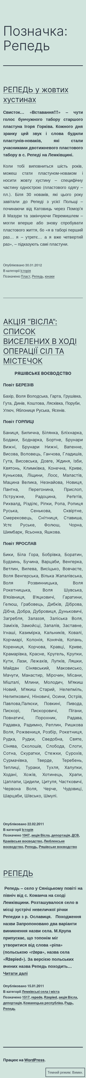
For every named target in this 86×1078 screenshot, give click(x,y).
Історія (25, 270)
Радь (68, 1002)
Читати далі (15, 973)
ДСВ (75, 835)
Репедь (37, 276)
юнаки (49, 276)
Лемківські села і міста (40, 991)
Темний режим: (59, 1072)
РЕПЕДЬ (18, 873)
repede (36, 997)
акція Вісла (40, 835)
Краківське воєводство (22, 841)
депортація (60, 835)
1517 (26, 997)
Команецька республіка (43, 1002)
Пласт (25, 276)
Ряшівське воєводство (58, 846)
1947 (26, 835)
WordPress (34, 1060)
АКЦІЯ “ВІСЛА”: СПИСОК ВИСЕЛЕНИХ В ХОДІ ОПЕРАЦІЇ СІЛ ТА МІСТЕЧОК (40, 341)
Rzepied (50, 997)
